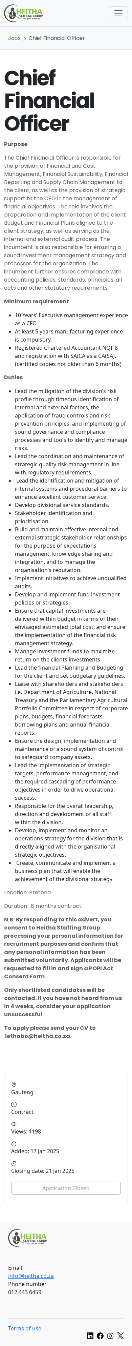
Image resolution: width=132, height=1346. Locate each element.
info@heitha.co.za (31, 1276)
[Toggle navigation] (118, 13)
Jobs (14, 38)
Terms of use (24, 1328)
